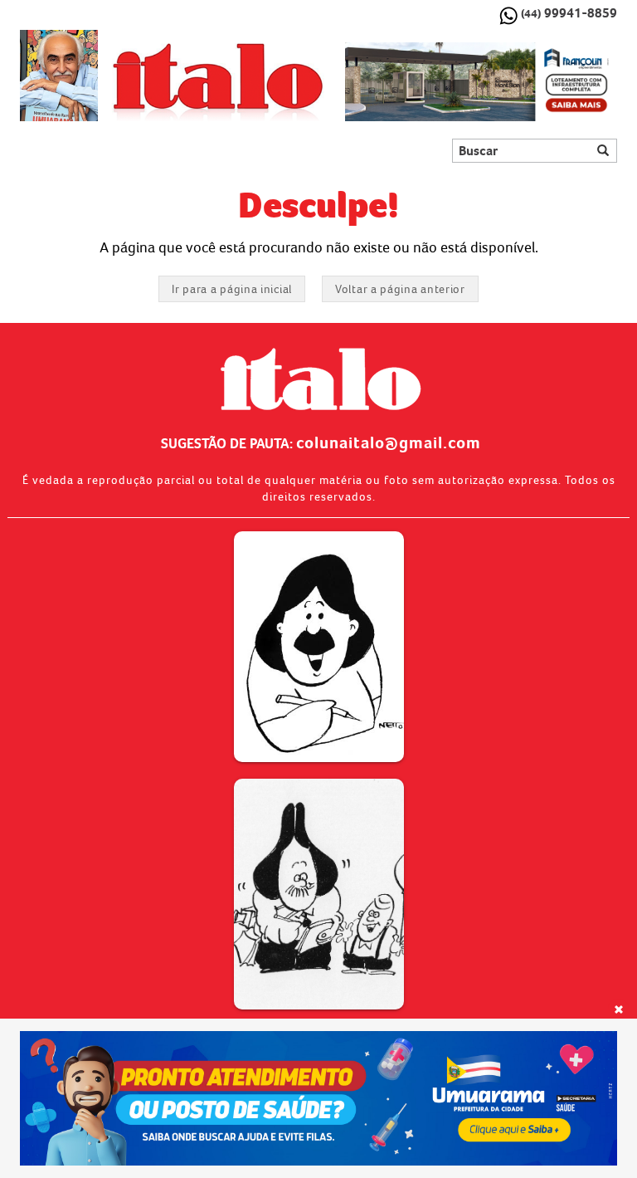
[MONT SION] (481, 82)
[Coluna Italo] (59, 75)
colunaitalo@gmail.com (388, 442)
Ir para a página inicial (232, 289)
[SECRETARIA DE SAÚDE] (318, 1098)
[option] (481, 82)
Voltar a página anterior (400, 289)
